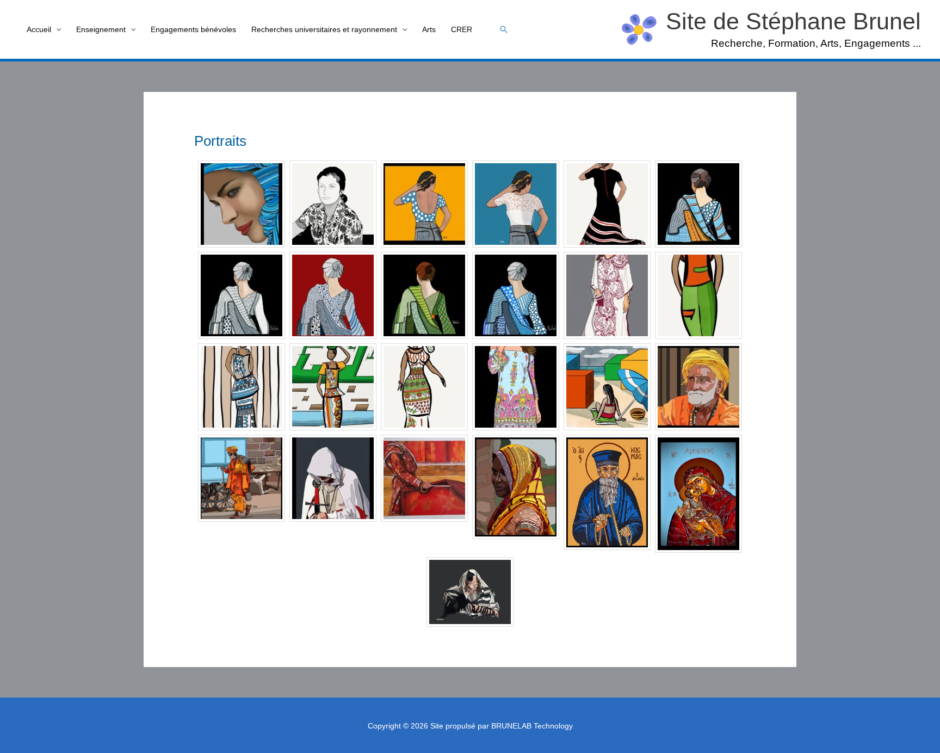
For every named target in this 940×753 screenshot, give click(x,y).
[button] (504, 29)
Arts (429, 29)
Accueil (39, 29)
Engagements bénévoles (193, 29)
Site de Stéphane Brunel (793, 21)
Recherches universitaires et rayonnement (324, 29)
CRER (461, 29)
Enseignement (101, 29)
